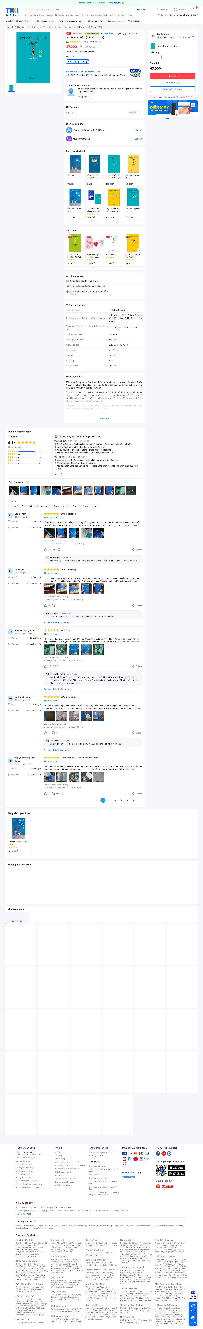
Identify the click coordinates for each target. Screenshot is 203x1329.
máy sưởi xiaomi (173, 1317)
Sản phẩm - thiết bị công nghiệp (136, 1257)
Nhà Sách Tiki (127, 1317)
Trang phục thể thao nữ (164, 1259)
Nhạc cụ (104, 1298)
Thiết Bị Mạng (99, 1277)
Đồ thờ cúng (94, 1298)
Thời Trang (141, 1243)
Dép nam (63, 1297)
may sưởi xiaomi (167, 1315)
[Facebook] (158, 1153)
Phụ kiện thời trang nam (100, 1254)
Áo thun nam (56, 1259)
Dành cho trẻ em (27, 1275)
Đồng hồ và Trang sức (95, 1260)
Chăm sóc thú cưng (93, 1308)
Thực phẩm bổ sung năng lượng (171, 1276)
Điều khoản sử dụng (63, 1172)
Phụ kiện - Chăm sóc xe (129, 1308)
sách (77, 15)
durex (71, 1226)
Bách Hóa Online (93, 1305)
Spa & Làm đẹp (137, 1294)
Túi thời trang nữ (59, 1306)
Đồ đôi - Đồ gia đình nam (68, 1266)
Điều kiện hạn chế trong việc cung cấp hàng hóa (104, 1170)
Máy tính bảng (26, 1291)
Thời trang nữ (57, 1240)
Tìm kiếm (141, 10)
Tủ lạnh (163, 1245)
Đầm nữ (60, 1243)
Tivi (161, 1250)
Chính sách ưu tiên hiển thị (99, 1178)
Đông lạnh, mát (33, 1268)
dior (25, 1226)
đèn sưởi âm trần (166, 1323)
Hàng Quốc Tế (127, 1240)
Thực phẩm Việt (36, 1266)
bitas (181, 1226)
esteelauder (33, 1226)
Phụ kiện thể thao (171, 1264)
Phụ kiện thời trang (94, 1250)
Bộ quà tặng (97, 1319)
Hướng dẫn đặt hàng (24, 1164)
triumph (110, 1226)
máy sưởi (158, 1308)
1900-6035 (27, 1152)
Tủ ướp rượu (180, 1252)
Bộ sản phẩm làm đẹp (30, 1313)
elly (85, 1226)
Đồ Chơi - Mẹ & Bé (24, 1240)
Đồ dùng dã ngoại (171, 1262)
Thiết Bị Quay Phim (169, 1298)
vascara (19, 1226)
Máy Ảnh (175, 1300)
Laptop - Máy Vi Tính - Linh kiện (101, 1270)
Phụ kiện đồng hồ (97, 1265)
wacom (140, 1226)
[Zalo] (169, 1153)
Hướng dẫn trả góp (23, 1177)
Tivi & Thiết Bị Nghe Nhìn (134, 1259)
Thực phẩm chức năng (29, 1301)
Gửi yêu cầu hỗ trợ (23, 1161)
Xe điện (144, 1308)
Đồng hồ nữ (99, 1263)
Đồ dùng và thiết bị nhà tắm (102, 1294)
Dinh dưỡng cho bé (28, 1250)
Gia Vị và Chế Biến (97, 1312)
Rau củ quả (24, 1266)
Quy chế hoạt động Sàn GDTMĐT (102, 1152)
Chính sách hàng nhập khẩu (27, 1181)
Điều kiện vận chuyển (63, 1185)
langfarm (27, 1228)
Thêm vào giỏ (173, 82)
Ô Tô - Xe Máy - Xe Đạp (131, 1305)
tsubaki (52, 1228)
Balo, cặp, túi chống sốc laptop (101, 1244)
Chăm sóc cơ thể (28, 1304)
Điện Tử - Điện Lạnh (164, 1240)
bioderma (79, 1226)
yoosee (154, 1226)
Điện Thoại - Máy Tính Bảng (29, 1284)
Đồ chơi (41, 1243)
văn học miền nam (125, 15)
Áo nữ (53, 1243)
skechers (97, 1226)
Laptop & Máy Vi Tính (138, 1256)
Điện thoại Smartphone (25, 1287)
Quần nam (66, 1259)
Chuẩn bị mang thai (28, 1256)
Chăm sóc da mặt (23, 1299)
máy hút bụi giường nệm (169, 1318)
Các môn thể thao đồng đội (171, 1270)
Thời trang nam (58, 1256)
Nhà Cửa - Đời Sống (94, 1284)
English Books (134, 1322)
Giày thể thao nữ (175, 1275)
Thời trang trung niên (63, 1252)
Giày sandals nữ (64, 1283)
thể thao (84, 15)
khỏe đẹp (59, 15)
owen (58, 1226)
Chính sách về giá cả (97, 1166)
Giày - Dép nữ (57, 1277)
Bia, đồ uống (25, 1273)
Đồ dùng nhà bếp (23, 1322)
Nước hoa (25, 1312)
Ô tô (134, 1310)
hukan (35, 1228)
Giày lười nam (56, 1295)
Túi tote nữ (65, 1311)
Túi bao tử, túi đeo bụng (71, 1321)
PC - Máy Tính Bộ (96, 1279)
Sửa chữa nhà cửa (97, 1289)
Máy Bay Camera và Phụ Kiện (170, 1299)
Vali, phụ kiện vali (110, 1245)
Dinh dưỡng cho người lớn (30, 1252)
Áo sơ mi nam (66, 1262)
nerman (132, 1226)
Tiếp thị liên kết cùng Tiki (65, 1179)
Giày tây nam (68, 1295)
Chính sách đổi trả (23, 1174)
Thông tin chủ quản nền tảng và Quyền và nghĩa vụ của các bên (104, 1193)
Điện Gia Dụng (23, 1319)
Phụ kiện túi (75, 1311)
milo (90, 1226)
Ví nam (53, 1319)
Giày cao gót (56, 1280)
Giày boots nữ (59, 1285)
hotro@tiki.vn (36, 1184)
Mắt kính (107, 1253)
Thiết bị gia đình (37, 1322)
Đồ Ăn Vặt (94, 1315)
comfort (174, 1226)
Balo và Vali (91, 1240)
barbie (52, 1226)
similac (167, 1226)
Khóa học (141, 1291)
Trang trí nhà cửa (92, 1287)
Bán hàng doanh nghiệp (64, 1182)
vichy (41, 1228)
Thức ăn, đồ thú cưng (28, 1277)
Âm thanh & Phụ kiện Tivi (165, 1243)
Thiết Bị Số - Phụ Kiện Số (132, 1267)
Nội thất (97, 1291)
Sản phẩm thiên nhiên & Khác (30, 1307)
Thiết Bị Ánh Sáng (171, 1289)
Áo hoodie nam (62, 1264)
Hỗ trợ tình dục (36, 1312)
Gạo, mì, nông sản (29, 1270)
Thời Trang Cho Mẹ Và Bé (26, 1243)
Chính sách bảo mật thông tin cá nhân (70, 1165)
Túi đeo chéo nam (64, 1319)
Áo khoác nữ (69, 1245)
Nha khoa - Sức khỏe (135, 1298)
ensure (65, 1226)
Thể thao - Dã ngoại (132, 1247)
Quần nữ (67, 1243)
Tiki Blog (58, 1155)
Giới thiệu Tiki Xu (61, 1175)
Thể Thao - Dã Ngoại (165, 1256)
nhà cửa (69, 15)
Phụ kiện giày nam (63, 1299)
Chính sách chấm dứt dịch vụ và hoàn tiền (103, 1188)
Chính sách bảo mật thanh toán (67, 1162)
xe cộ (41, 15)
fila (46, 1228)
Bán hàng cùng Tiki (96, 1155)
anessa (147, 1226)
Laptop (108, 1279)
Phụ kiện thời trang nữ (93, 1253)
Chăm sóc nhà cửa (30, 1279)
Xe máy (128, 1310)
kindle (125, 1226)
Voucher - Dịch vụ (128, 1288)
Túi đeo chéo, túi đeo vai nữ (62, 1309)
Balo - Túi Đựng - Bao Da (170, 1294)
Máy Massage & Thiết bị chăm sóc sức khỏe (31, 1305)
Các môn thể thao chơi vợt (170, 1271)
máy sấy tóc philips (172, 1310)
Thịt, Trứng (28, 1264)
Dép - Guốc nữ (68, 1280)
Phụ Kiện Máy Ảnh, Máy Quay (166, 1287)
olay (161, 1226)
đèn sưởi (167, 1308)
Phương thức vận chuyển (25, 1168)
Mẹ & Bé (135, 1252)
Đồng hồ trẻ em (111, 1265)
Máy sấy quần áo (167, 1252)
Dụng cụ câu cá (166, 1268)
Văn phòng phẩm (140, 1320)
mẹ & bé (50, 15)
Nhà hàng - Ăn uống (133, 1296)
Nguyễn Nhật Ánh (129, 33)
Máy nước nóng (170, 1250)
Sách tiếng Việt (126, 1320)
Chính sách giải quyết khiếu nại (67, 1169)
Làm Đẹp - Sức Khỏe (25, 1296)
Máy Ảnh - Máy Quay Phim (168, 1284)
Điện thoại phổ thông (28, 1289)
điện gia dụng (31, 15)
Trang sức (89, 1263)
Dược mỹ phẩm (38, 1315)
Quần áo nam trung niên (65, 1270)
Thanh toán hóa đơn (128, 1291)
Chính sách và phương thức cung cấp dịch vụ (103, 1182)
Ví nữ (76, 1309)
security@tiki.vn (35, 1187)
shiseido (19, 1228)
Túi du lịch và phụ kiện (99, 1243)
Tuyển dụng (60, 1159)
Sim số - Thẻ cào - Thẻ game (140, 1300)
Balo (87, 1243)
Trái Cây (19, 1264)
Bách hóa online (132, 1254)
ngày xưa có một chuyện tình (102, 15)
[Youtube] (163, 1153)
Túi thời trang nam (59, 1316)
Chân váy (67, 1247)
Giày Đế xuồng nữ (66, 1287)
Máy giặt (163, 1247)
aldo (104, 1226)
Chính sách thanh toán (97, 1175)
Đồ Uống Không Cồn (100, 1317)
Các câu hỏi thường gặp (25, 1158)
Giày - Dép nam (58, 1292)
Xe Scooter (141, 1310)
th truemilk (43, 1226)
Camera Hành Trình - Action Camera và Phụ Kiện (170, 1291)
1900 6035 (27, 1214)
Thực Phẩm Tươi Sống (26, 1261)
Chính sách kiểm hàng (24, 1171)
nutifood (118, 1226)
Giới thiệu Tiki (60, 1152)
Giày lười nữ (71, 1285)
